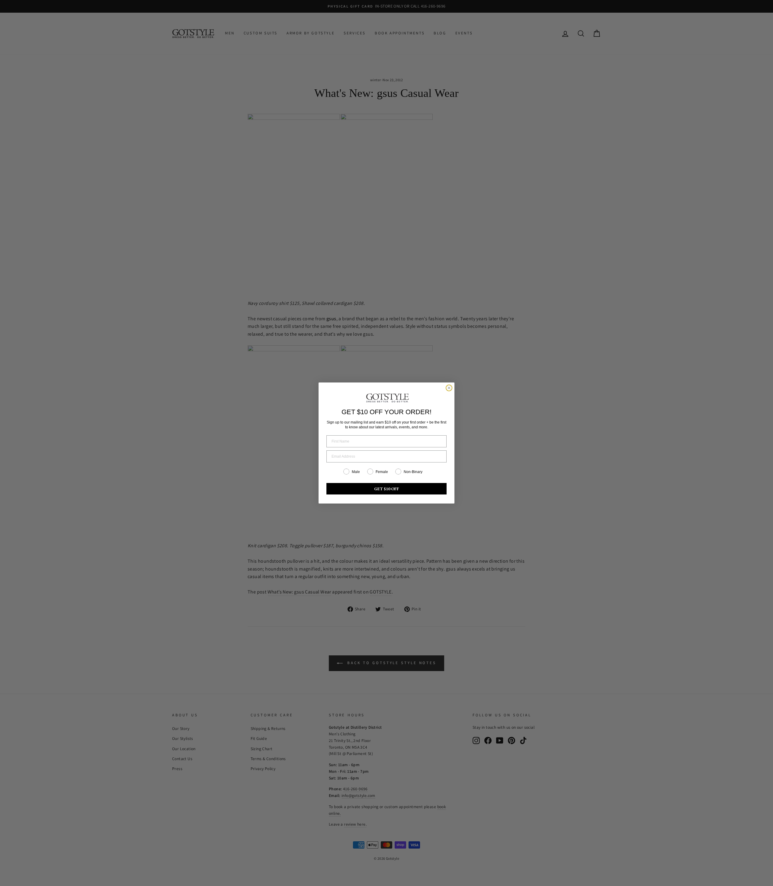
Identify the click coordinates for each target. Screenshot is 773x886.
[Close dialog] (449, 388)
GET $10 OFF (386, 488)
